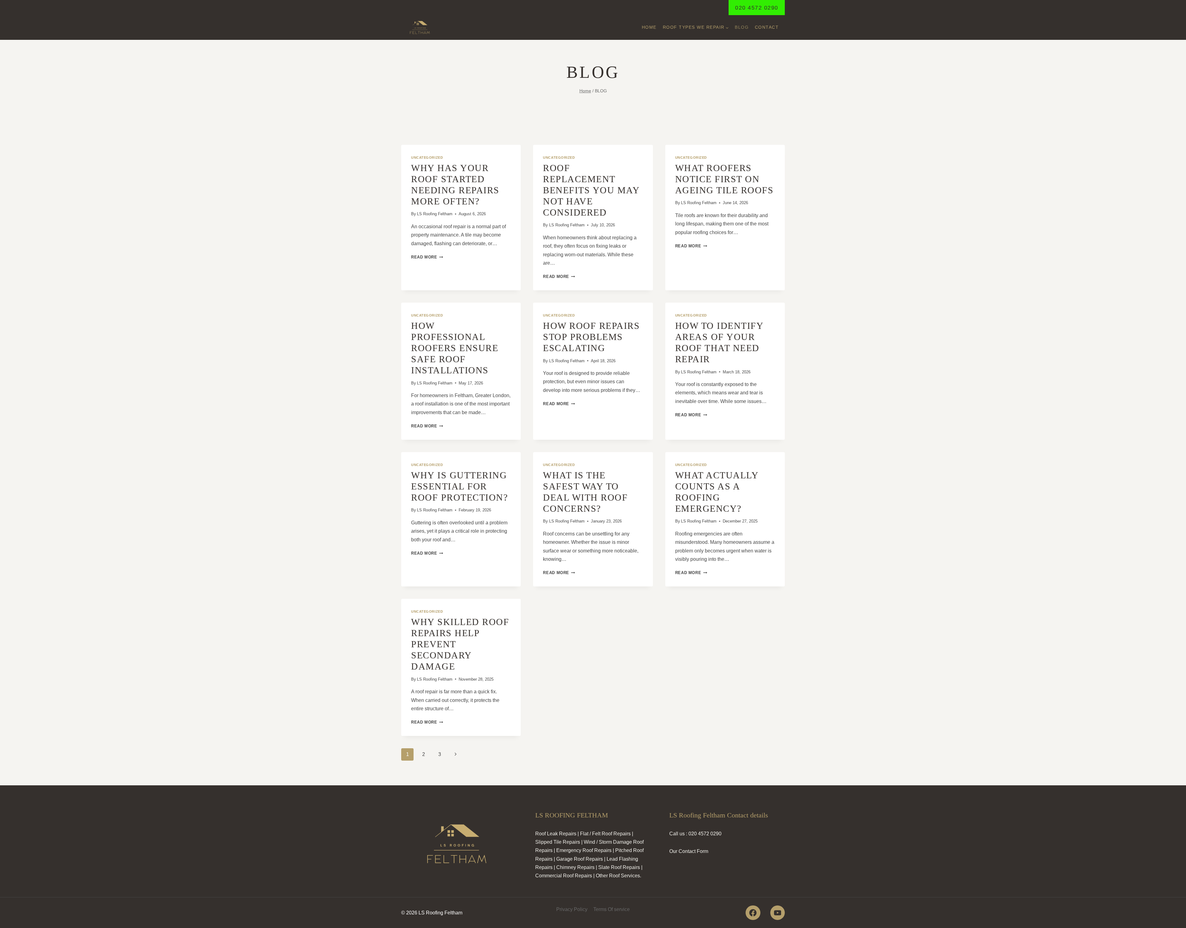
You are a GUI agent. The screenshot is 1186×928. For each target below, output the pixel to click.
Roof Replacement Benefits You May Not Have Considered (591, 190)
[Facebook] (753, 912)
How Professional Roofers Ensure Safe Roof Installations (454, 348)
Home (649, 27)
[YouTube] (777, 912)
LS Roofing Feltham (434, 214)
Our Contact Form (688, 851)
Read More (427, 257)
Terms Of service (611, 909)
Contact (767, 27)
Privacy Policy (571, 909)
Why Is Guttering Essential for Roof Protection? (459, 486)
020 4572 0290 (756, 8)
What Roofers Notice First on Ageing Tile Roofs (724, 179)
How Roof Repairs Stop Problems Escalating (591, 337)
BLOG (742, 27)
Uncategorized (427, 157)
